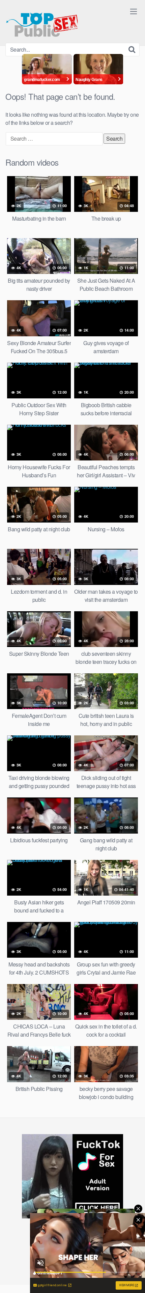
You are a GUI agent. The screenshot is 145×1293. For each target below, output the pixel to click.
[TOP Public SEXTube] (42, 21)
